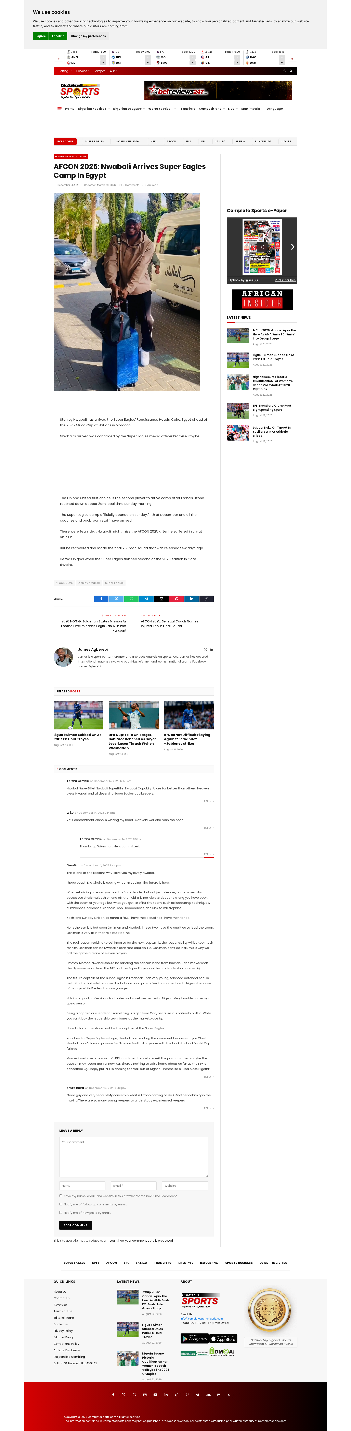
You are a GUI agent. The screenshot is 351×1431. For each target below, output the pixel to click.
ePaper (100, 71)
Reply (208, 801)
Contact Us (62, 1298)
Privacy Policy (63, 1331)
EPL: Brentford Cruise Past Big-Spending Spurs (272, 408)
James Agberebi (93, 649)
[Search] (290, 71)
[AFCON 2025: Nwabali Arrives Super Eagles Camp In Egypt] (127, 390)
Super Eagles (94, 141)
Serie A (240, 141)
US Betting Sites (273, 1263)
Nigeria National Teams (70, 156)
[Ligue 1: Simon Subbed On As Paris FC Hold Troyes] (78, 715)
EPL (203, 141)
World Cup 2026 (127, 141)
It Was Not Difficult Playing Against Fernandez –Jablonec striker (187, 739)
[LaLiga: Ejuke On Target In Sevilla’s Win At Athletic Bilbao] (238, 433)
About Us (60, 1292)
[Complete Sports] (80, 91)
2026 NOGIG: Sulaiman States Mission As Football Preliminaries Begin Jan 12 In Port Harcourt (94, 626)
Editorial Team (64, 1318)
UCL (188, 141)
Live (231, 109)
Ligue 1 (286, 141)
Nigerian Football (92, 109)
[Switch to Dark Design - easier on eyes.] (285, 70)
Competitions (210, 109)
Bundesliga (263, 141)
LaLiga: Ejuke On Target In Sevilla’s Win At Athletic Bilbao (272, 432)
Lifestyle (185, 1263)
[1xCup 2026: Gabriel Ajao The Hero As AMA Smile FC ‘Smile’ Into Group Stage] (238, 335)
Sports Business (239, 1263)
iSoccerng (209, 1263)
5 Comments (131, 185)
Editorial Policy (64, 1337)
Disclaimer (61, 1324)
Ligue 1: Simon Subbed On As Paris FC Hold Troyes (77, 737)
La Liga (220, 141)
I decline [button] (58, 36)
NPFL (154, 141)
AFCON (171, 141)
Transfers (187, 109)
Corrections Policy (66, 1344)
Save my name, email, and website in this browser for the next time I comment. (121, 1196)
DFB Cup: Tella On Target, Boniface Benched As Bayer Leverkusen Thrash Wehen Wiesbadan (132, 741)
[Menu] (59, 108)
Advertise (60, 1305)
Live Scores (65, 141)
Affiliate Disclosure (67, 1350)
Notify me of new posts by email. (87, 1213)
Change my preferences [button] (88, 36)
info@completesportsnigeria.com (202, 1318)
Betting (63, 71)
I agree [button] (41, 36)
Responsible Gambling (69, 1357)
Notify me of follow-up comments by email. (95, 1204)
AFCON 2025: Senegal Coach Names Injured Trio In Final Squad (169, 623)
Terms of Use (63, 1311)
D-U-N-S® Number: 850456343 (75, 1363)
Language (275, 109)
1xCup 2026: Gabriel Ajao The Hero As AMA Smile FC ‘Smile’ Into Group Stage (274, 334)
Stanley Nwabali (89, 583)
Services (81, 71)
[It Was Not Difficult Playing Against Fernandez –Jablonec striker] (189, 715)
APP (112, 71)
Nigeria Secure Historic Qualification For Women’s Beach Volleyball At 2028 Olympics (273, 383)
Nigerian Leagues (127, 109)
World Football (160, 109)
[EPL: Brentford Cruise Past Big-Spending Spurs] (238, 411)
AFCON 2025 (64, 583)
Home (70, 109)
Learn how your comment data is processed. (141, 1241)
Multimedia (250, 109)
